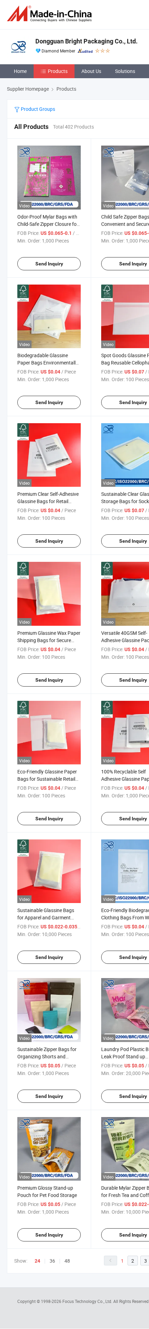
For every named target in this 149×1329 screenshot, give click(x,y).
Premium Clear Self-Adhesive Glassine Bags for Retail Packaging (48, 501)
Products (58, 71)
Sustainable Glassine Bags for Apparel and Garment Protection (45, 917)
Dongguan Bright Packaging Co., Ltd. (86, 41)
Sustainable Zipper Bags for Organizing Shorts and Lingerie (47, 1056)
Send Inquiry (49, 263)
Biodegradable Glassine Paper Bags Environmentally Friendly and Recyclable (47, 362)
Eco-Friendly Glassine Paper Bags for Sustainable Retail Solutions (47, 778)
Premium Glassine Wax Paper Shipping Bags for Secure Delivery (48, 640)
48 (67, 1260)
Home (20, 71)
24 (37, 1261)
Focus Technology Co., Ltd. (87, 1301)
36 (52, 1260)
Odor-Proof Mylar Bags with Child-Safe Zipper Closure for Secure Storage (47, 224)
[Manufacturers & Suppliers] (50, 14)
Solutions (125, 71)
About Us (91, 71)
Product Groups (37, 109)
